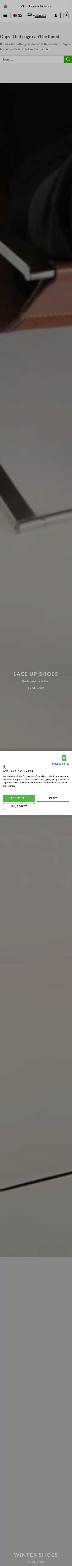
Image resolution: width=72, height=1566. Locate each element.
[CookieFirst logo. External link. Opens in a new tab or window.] (4, 767)
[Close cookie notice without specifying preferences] (64, 758)
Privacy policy (60, 763)
